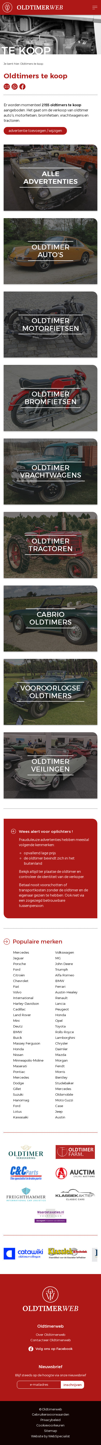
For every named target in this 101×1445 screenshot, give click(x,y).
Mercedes (21, 952)
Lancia (60, 1003)
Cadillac (19, 1009)
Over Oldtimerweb (50, 1335)
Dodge (18, 1083)
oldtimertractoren (50, 545)
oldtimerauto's (51, 251)
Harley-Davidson (26, 1003)
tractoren (11, 120)
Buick (17, 1038)
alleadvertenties (50, 177)
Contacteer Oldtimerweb (50, 1340)
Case (59, 1106)
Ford (16, 969)
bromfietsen (48, 115)
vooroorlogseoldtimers (50, 692)
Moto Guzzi (64, 1100)
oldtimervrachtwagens (50, 471)
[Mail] (7, 87)
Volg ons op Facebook (54, 1349)
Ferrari (60, 986)
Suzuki (18, 1094)
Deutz (18, 1026)
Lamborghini (65, 1038)
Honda (60, 1015)
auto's (9, 115)
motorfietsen (26, 115)
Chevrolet (20, 981)
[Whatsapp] (15, 87)
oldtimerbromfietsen (51, 398)
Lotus (17, 1111)
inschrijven (72, 1385)
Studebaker (64, 1083)
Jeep (59, 1111)
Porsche (19, 964)
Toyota (60, 1026)
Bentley (61, 1077)
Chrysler (61, 1043)
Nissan (18, 1055)
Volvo (17, 992)
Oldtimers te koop (31, 63)
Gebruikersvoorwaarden (50, 1414)
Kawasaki (20, 1117)
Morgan (61, 1060)
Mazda (60, 1055)
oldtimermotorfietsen (50, 324)
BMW (59, 981)
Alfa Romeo (64, 975)
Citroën (19, 975)
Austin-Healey (66, 992)
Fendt (60, 1066)
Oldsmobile (64, 1094)
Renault (61, 998)
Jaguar (18, 958)
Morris (60, 1072)
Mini (16, 1021)
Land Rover (22, 1015)
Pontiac (19, 1072)
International (23, 998)
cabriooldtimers (50, 618)
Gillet (17, 1089)
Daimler (61, 1049)
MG (58, 958)
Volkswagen (64, 952)
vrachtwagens (72, 115)
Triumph (61, 969)
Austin (60, 1117)
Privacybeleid (50, 1420)
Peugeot (62, 1009)
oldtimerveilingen (50, 765)
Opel (59, 1021)
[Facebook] (22, 87)
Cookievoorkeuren (50, 1425)
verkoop (60, 110)
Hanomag (21, 1100)
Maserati (20, 1066)
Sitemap (50, 1431)
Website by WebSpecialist (50, 1436)
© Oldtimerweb (50, 1409)
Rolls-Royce (64, 1032)
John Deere (64, 964)
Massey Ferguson (26, 1043)
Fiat (16, 986)
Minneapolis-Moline (28, 1060)
